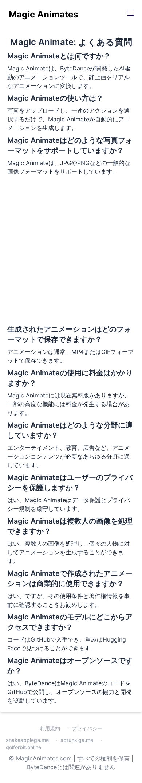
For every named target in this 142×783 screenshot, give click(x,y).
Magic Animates (43, 14)
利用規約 (50, 728)
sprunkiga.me (76, 740)
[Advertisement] (71, 249)
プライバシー (87, 728)
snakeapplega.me (27, 740)
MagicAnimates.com (44, 758)
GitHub (40, 639)
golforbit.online (23, 747)
